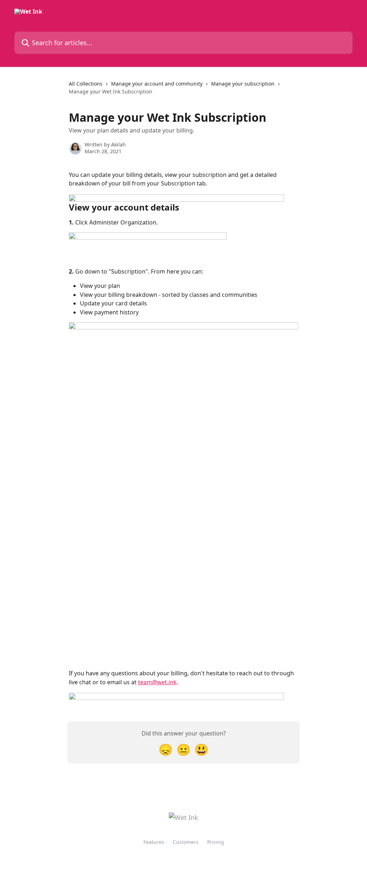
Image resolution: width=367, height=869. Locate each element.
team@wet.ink (157, 682)
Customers (186, 842)
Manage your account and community (156, 83)
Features (153, 842)
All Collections (86, 83)
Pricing (215, 842)
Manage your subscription (243, 83)
